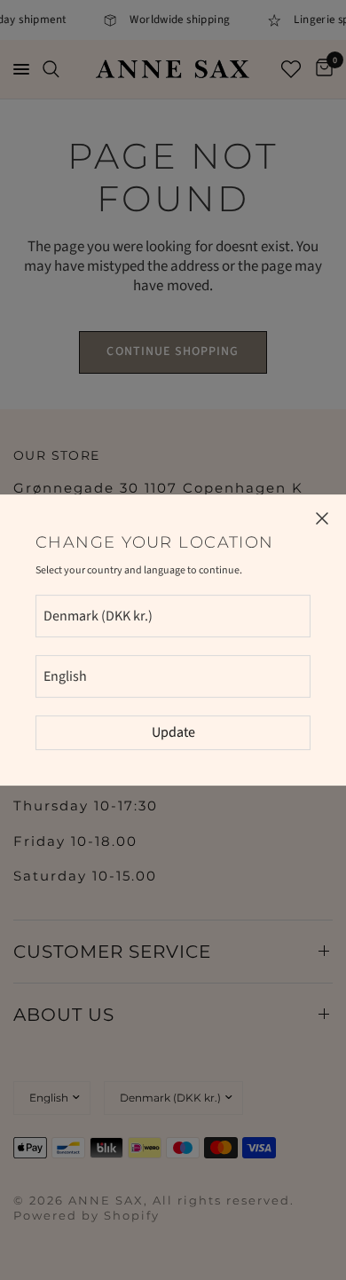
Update (173, 732)
